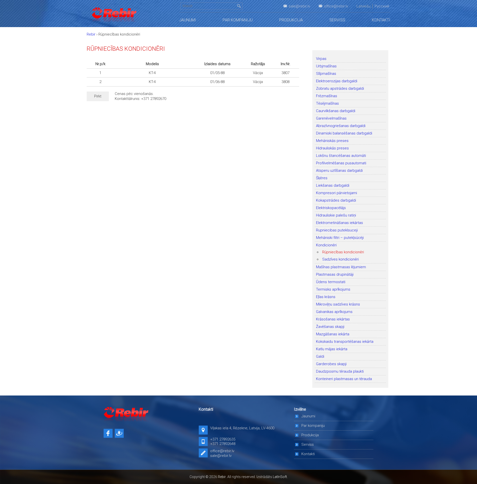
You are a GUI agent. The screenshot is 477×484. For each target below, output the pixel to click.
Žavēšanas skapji (330, 326)
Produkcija (291, 20)
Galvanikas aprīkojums (334, 311)
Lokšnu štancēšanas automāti (341, 155)
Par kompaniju (238, 20)
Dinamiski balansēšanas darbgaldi (344, 133)
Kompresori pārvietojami (336, 193)
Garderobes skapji (331, 364)
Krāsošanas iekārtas (333, 319)
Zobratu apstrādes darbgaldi (340, 88)
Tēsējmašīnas (327, 103)
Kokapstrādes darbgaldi (336, 200)
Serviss (337, 20)
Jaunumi (187, 20)
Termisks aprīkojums (333, 289)
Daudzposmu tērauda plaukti (340, 371)
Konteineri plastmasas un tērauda (344, 379)
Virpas (321, 58)
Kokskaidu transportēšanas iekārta (344, 341)
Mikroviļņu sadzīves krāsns (338, 304)
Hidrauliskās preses (332, 148)
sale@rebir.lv (299, 6)
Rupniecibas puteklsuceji (337, 230)
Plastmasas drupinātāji (335, 274)
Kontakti (381, 20)
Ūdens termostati (330, 282)
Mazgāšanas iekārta (332, 334)
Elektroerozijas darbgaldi (336, 81)
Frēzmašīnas (326, 96)
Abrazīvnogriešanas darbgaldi (340, 126)
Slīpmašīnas (326, 73)
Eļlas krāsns (325, 297)
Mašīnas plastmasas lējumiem (341, 267)
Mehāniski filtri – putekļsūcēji (340, 237)
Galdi (320, 356)
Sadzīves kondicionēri (340, 259)
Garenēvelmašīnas (331, 118)
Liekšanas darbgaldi (332, 185)
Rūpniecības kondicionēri (343, 252)
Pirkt (97, 96)
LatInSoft (280, 477)
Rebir (222, 477)
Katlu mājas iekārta (331, 349)
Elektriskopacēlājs (331, 208)
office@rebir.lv (336, 6)
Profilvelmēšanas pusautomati (341, 163)
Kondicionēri (326, 245)
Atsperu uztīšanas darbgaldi (339, 170)
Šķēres (321, 178)
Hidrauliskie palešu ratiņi (336, 215)
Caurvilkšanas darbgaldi (335, 111)
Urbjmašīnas (326, 66)
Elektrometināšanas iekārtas (339, 222)
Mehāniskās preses (332, 140)
